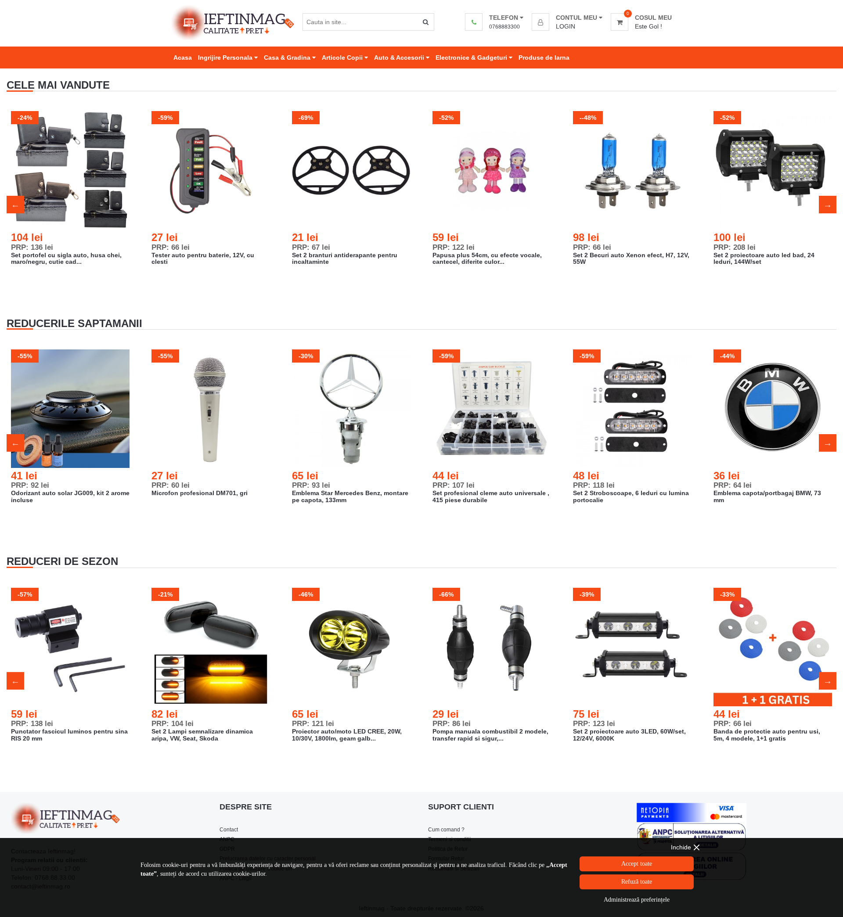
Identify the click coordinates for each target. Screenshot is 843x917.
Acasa (182, 57)
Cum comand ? (446, 830)
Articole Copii (343, 57)
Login (565, 26)
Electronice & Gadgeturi (472, 57)
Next (827, 204)
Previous (15, 204)
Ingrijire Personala (226, 57)
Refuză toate (636, 881)
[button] (567, 17)
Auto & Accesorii (400, 57)
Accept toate (636, 863)
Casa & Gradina (288, 57)
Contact (229, 830)
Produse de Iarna (544, 57)
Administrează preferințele (637, 899)
